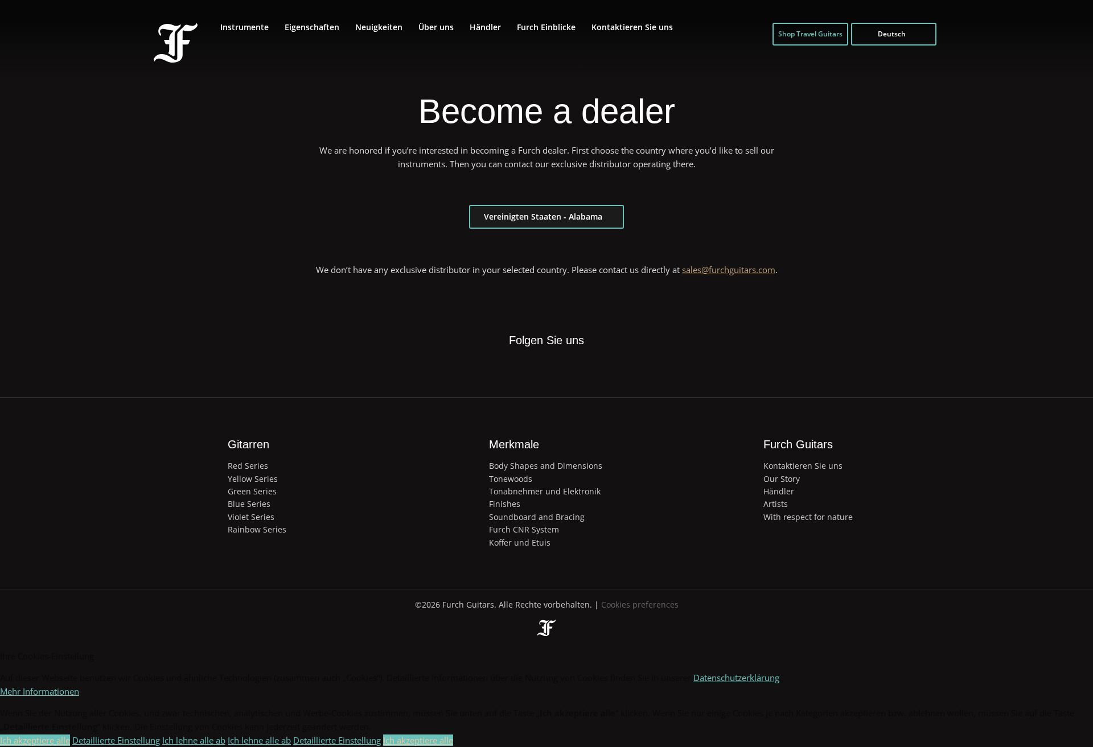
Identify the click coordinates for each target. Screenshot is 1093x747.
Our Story (781, 478)
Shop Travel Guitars (810, 34)
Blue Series (249, 503)
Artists (775, 503)
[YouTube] (585, 368)
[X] (532, 361)
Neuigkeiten (378, 27)
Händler (485, 27)
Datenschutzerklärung (736, 677)
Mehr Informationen (39, 691)
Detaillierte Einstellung (116, 740)
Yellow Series (253, 478)
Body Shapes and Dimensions (545, 465)
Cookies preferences (640, 604)
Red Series (248, 465)
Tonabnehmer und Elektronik (545, 491)
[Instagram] (559, 368)
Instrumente (244, 27)
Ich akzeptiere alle (35, 740)
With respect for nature (808, 516)
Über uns (436, 27)
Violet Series (251, 516)
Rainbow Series (257, 529)
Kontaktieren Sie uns (632, 27)
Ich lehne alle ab (193, 740)
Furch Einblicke (546, 27)
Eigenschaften (312, 27)
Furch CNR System (524, 529)
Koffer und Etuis (519, 542)
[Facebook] (506, 368)
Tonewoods (510, 478)
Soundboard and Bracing (537, 516)
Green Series (252, 491)
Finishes (504, 503)
